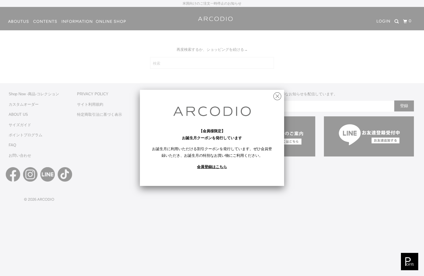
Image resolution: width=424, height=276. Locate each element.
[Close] (277, 95)
